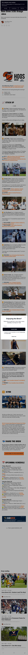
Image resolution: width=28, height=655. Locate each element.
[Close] (25, 317)
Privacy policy (8, 333)
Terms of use (22, 332)
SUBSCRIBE (14, 329)
